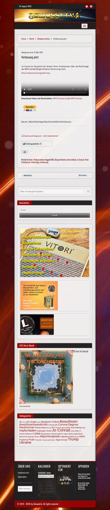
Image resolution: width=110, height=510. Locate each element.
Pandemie (23, 440)
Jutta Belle (75, 431)
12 (44, 485)
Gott (72, 428)
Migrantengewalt (50, 436)
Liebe (37, 433)
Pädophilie (38, 440)
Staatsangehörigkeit (48, 440)
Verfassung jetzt (30, 57)
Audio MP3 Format (73, 98)
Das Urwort (84, 175)
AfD (28, 422)
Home (23, 39)
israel (49, 430)
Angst (33, 421)
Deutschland (71, 159)
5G (20, 422)
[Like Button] (24, 152)
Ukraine (25, 442)
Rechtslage (35, 162)
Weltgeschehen (43, 39)
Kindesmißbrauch (26, 434)
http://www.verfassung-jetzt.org (35, 73)
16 (53, 485)
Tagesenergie (61, 440)
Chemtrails (53, 425)
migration (64, 436)
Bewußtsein (69, 421)
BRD (52, 159)
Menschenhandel (26, 437)
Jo (30, 52)
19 (44, 489)
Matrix (66, 434)
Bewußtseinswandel (31, 424)
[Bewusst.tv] (54, 15)
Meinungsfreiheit (76, 434)
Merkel (36, 437)
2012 (24, 422)
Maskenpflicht (57, 434)
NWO (82, 436)
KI (80, 431)
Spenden (22, 477)
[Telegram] (87, 6)
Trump (73, 439)
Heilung (78, 428)
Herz (84, 428)
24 (39, 492)
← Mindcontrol (26, 175)
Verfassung (44, 162)
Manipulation (46, 434)
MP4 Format (58, 98)
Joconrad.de (24, 406)
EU (53, 427)
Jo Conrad (80, 159)
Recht (31, 39)
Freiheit (58, 428)
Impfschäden (27, 430)
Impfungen (41, 431)
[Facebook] (91, 6)
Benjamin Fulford (50, 421)
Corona (63, 424)
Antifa (39, 422)
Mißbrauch (74, 437)
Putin (32, 439)
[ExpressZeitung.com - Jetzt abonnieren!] (40, 135)
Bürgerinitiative (60, 159)
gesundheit (66, 428)
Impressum (23, 473)
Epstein (49, 428)
